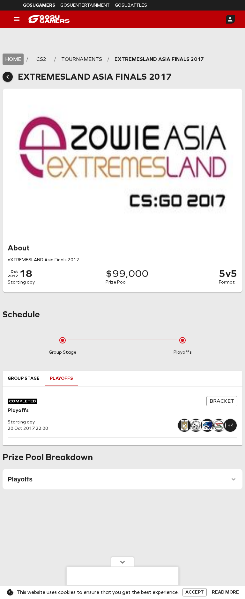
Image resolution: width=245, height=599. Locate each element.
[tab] (24, 378)
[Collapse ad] (122, 562)
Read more (225, 592)
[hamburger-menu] (16, 19)
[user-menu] (230, 19)
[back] (8, 77)
